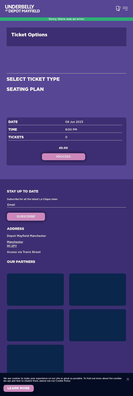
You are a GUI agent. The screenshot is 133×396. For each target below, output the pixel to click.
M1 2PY (12, 246)
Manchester (15, 242)
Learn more (18, 388)
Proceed (63, 156)
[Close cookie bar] (128, 379)
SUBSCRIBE (26, 216)
